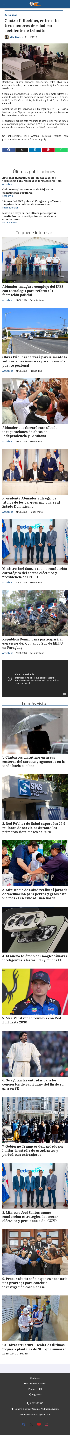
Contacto (35, 1378)
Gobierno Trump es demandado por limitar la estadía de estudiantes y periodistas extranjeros (33, 1150)
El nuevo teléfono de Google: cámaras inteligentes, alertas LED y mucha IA (34, 958)
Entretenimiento (10, 222)
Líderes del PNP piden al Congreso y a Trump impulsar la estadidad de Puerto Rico (31, 203)
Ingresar (36, 1394)
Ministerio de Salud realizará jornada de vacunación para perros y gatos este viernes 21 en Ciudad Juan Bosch (35, 894)
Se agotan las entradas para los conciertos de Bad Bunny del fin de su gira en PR (32, 1084)
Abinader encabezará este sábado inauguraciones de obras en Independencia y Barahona (29, 432)
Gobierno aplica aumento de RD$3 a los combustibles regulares (27, 191)
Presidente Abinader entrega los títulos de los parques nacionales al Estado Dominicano (31, 502)
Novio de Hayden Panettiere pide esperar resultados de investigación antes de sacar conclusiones (30, 216)
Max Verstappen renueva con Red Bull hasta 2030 (31, 1020)
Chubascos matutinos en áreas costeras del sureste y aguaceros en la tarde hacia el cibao (33, 761)
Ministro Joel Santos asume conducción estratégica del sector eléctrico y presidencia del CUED (34, 573)
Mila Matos (16, 37)
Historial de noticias (35, 1383)
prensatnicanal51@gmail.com (35, 1414)
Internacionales (10, 207)
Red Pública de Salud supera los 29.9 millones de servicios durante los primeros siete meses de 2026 (33, 827)
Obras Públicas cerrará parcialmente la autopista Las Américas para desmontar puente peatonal (34, 361)
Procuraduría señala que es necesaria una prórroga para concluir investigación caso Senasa (35, 1283)
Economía (7, 195)
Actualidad (11, 15)
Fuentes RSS (35, 1388)
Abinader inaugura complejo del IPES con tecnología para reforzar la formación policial (32, 179)
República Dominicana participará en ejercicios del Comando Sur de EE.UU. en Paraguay (32, 643)
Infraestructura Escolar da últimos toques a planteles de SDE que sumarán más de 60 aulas (34, 1349)
